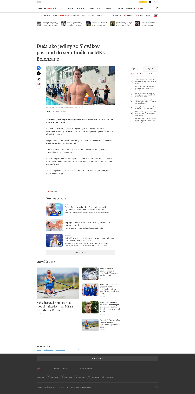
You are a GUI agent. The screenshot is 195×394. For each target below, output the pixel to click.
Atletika (108, 8)
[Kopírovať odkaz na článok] (39, 79)
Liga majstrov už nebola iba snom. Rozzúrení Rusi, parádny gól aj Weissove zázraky (99, 24)
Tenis (99, 8)
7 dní (145, 74)
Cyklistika (119, 8)
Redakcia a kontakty (60, 368)
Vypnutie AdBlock (86, 368)
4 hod (132, 74)
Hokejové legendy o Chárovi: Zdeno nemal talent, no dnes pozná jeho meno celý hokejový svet (124, 24)
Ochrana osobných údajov (72, 387)
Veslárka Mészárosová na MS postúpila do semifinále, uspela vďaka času (110, 323)
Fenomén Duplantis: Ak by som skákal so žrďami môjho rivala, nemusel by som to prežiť (51, 24)
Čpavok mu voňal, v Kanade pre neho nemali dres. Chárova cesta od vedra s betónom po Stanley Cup (149, 24)
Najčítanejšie (136, 69)
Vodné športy (60, 350)
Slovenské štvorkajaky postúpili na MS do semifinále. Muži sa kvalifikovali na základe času (109, 289)
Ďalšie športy (48, 350)
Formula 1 (130, 8)
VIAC (141, 8)
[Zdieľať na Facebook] (39, 68)
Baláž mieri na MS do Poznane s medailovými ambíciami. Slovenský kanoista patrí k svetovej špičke (110, 306)
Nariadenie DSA (86, 387)
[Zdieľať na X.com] (39, 73)
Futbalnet (81, 8)
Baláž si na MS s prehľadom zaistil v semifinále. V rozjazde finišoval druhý (109, 272)
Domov (39, 350)
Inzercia (60, 387)
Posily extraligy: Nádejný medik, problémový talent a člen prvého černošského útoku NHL (75, 24)
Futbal (71, 8)
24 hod (139, 74)
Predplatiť (143, 2)
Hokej (91, 8)
